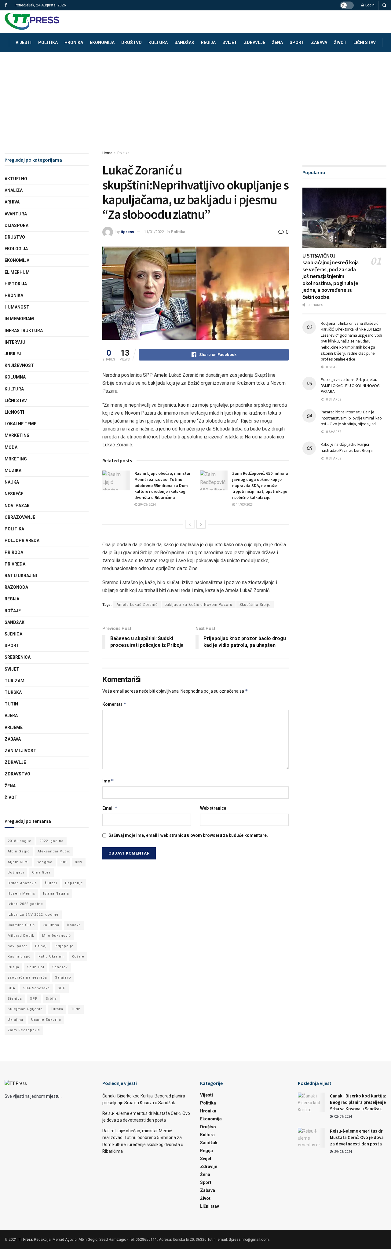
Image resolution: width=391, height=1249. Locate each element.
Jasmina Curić (21, 925)
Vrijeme (14, 727)
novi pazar (17, 946)
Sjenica (13, 634)
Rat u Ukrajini (21, 575)
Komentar (114, 704)
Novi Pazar (17, 505)
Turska (13, 692)
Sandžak (184, 42)
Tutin (11, 703)
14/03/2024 (244, 505)
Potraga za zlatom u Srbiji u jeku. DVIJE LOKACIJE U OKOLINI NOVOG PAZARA (350, 385)
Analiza (14, 190)
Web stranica (213, 808)
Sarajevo (63, 978)
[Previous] (190, 524)
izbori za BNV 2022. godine (33, 915)
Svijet (229, 42)
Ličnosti (14, 412)
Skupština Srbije (255, 605)
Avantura (16, 213)
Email (110, 808)
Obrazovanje (20, 517)
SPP (34, 999)
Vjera (11, 715)
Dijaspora (16, 225)
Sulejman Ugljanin (25, 1009)
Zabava (319, 42)
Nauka (12, 482)
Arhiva (12, 202)
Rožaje (13, 610)
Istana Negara (56, 894)
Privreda (15, 564)
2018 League (19, 841)
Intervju (15, 342)
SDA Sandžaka (36, 988)
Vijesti (23, 42)
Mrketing (16, 458)
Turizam (14, 680)
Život (340, 42)
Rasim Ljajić (19, 956)
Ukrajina (15, 1020)
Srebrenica (18, 657)
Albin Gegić (19, 851)
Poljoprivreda (22, 540)
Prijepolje (64, 946)
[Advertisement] (195, 98)
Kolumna (15, 377)
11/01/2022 (154, 231)
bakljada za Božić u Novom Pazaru (198, 605)
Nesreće (14, 493)
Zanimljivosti (21, 750)
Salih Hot (35, 967)
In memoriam (19, 318)
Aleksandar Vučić (54, 851)
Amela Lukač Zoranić (137, 605)
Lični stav (364, 42)
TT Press (25, 1239)
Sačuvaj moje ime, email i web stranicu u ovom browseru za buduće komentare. (188, 835)
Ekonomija (102, 42)
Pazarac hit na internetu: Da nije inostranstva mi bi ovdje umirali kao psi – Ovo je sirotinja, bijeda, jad (351, 418)
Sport (297, 42)
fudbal (51, 883)
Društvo (131, 42)
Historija (16, 283)
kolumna (51, 925)
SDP (62, 988)
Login (369, 5)
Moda (11, 447)
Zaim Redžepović (24, 1030)
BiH (63, 862)
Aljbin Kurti (18, 862)
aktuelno (16, 178)
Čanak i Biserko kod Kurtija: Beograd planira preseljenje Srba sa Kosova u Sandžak (358, 1102)
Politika (48, 42)
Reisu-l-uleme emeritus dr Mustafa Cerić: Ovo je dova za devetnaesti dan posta (357, 1137)
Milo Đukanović (56, 936)
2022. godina (51, 841)
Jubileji (14, 353)
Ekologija (16, 248)
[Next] (201, 524)
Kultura (158, 42)
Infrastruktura (24, 330)
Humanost (17, 307)
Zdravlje (254, 42)
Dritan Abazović (22, 883)
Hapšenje (74, 883)
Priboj (41, 946)
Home (107, 153)
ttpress (127, 231)
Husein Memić (21, 894)
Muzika (13, 470)
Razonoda (16, 587)
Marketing (17, 435)
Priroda (14, 552)
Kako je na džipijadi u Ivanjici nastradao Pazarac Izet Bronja (347, 447)
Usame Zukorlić (46, 1020)
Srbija (51, 999)
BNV (78, 862)
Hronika (73, 42)
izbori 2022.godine (25, 904)
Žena (277, 42)
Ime (108, 781)
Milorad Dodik (21, 936)
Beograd (45, 862)
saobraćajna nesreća (27, 978)
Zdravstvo (17, 773)
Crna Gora (41, 872)
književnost (19, 365)
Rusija (13, 967)
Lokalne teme (20, 423)
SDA (11, 988)
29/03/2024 (146, 505)
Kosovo (74, 925)
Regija (208, 42)
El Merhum (17, 272)
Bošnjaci (16, 872)
